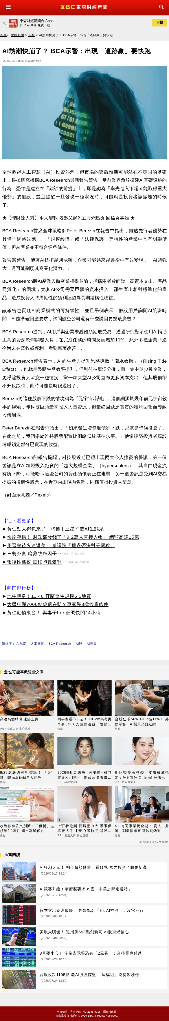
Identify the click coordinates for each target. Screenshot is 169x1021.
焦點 (31, 35)
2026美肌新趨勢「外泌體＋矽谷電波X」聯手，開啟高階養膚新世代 (84, 775)
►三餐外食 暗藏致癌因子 (29, 553)
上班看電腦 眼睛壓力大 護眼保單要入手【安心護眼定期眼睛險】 (84, 829)
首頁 (3, 35)
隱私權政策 (109, 1011)
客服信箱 (62, 1011)
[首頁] (84, 6)
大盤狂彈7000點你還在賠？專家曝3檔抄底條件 (57, 604)
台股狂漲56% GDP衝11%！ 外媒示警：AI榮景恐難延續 (142, 721)
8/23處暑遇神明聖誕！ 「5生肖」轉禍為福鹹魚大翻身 (27, 775)
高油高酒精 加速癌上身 (19, 719)
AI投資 (92, 643)
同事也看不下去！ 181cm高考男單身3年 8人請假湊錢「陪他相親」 (84, 722)
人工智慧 (37, 643)
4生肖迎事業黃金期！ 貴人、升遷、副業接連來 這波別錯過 (142, 828)
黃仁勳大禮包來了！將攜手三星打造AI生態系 (55, 528)
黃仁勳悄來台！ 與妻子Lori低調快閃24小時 (54, 612)
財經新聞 (17, 35)
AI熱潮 (21, 643)
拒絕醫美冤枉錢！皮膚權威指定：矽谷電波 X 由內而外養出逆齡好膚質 (142, 775)
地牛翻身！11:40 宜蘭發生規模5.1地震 (49, 596)
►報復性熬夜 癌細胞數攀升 (32, 561)
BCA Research (59, 643)
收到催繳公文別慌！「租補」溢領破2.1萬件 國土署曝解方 (27, 828)
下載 (159, 22)
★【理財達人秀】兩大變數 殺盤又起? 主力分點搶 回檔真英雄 (65, 217)
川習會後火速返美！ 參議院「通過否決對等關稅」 (61, 545)
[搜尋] (160, 11)
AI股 (79, 643)
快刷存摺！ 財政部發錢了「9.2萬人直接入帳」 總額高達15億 (73, 537)
